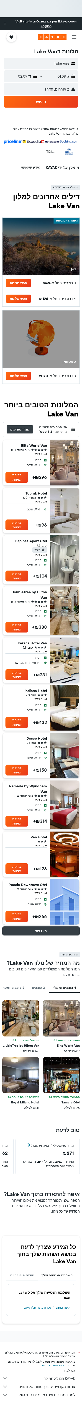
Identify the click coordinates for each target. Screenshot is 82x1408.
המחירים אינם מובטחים (55, 1365)
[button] (5, 24)
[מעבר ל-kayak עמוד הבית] (52, 37)
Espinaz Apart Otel (31, 541)
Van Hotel (39, 837)
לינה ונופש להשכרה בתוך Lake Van (46, 1307)
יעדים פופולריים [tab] (22, 1275)
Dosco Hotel (36, 738)
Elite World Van (34, 445)
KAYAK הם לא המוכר (59, 1378)
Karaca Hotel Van (32, 643)
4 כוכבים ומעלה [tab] (64, 988)
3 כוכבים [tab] (38, 988)
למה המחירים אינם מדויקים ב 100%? (47, 1395)
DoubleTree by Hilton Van (29, 595)
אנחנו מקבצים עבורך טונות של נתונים (46, 1386)
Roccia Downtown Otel (27, 884)
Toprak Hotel (36, 493)
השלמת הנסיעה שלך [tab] (56, 1275)
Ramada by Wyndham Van (28, 789)
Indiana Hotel (36, 690)
